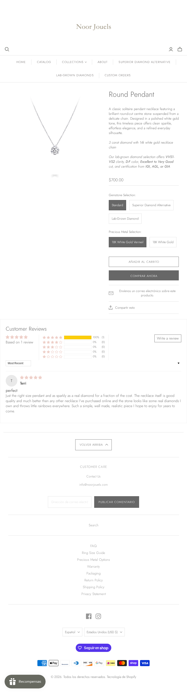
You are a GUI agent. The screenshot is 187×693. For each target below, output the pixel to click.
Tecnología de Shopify (121, 677)
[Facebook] (88, 616)
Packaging (93, 573)
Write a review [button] (168, 338)
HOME (21, 62)
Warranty (93, 566)
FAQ (93, 545)
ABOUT (103, 62)
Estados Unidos (102, 632)
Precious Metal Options (93, 559)
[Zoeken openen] (7, 49)
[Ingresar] (171, 49)
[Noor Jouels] (94, 23)
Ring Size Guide (93, 552)
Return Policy (93, 580)
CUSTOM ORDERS (118, 75)
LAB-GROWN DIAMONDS (75, 75)
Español (70, 632)
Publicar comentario (117, 502)
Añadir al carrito (144, 262)
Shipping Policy (93, 587)
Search (94, 525)
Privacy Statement (93, 593)
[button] (52, 337)
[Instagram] (98, 616)
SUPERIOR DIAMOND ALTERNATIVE (144, 62)
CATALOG (44, 62)
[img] (31, 377)
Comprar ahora (144, 276)
